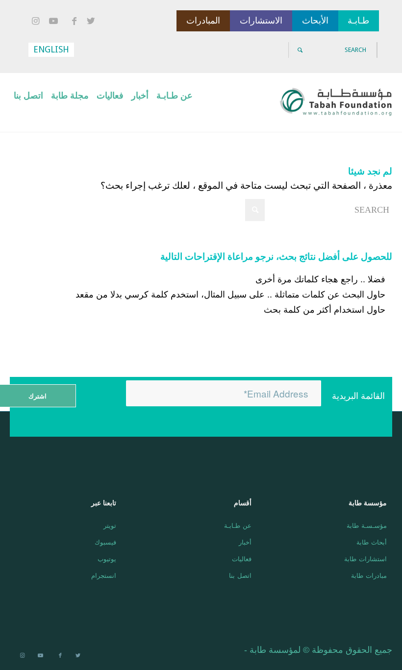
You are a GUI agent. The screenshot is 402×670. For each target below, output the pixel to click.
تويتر (109, 525)
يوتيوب (107, 558)
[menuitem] (174, 102)
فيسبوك (105, 541)
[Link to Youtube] (55, 21)
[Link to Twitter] (92, 21)
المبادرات (203, 20)
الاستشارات (261, 20)
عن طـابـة (237, 525)
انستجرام (103, 575)
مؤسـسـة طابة (367, 525)
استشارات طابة (365, 558)
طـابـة (358, 20)
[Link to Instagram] (37, 21)
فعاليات (241, 558)
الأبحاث (315, 20)
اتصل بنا (240, 575)
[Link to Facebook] (74, 21)
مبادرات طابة (369, 575)
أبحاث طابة (371, 541)
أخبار (245, 541)
